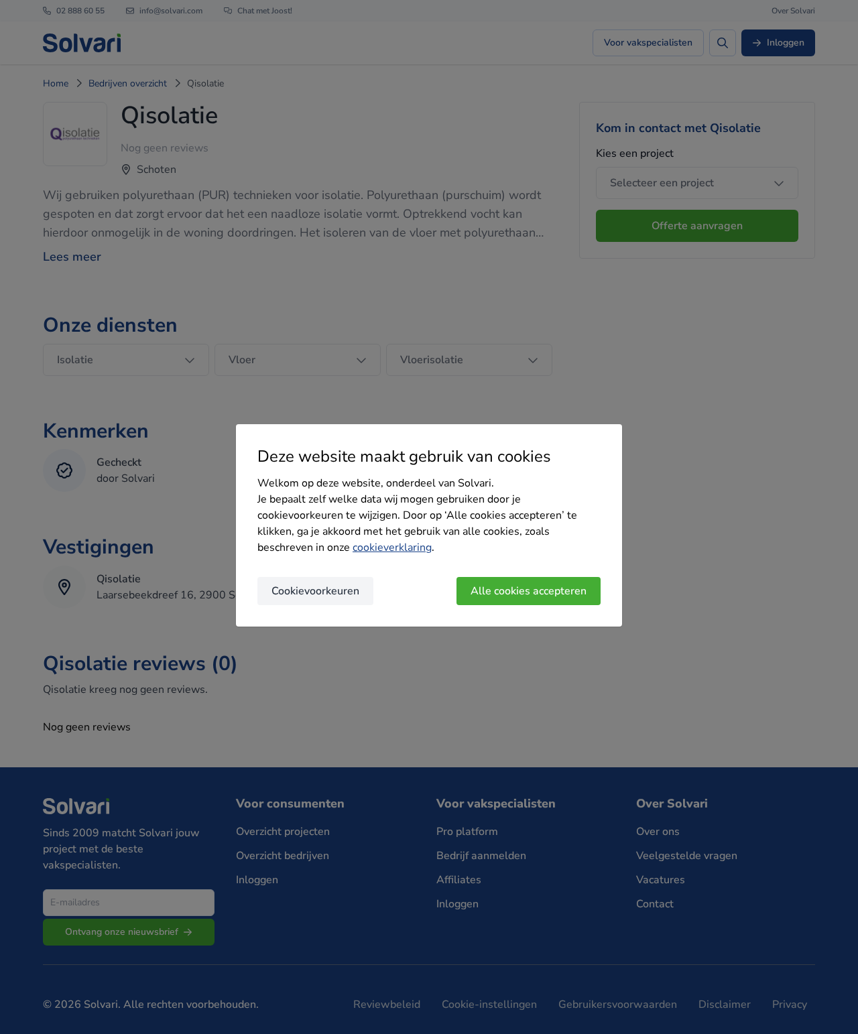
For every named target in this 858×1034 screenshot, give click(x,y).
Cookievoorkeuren (315, 591)
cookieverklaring (392, 547)
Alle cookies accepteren (529, 591)
